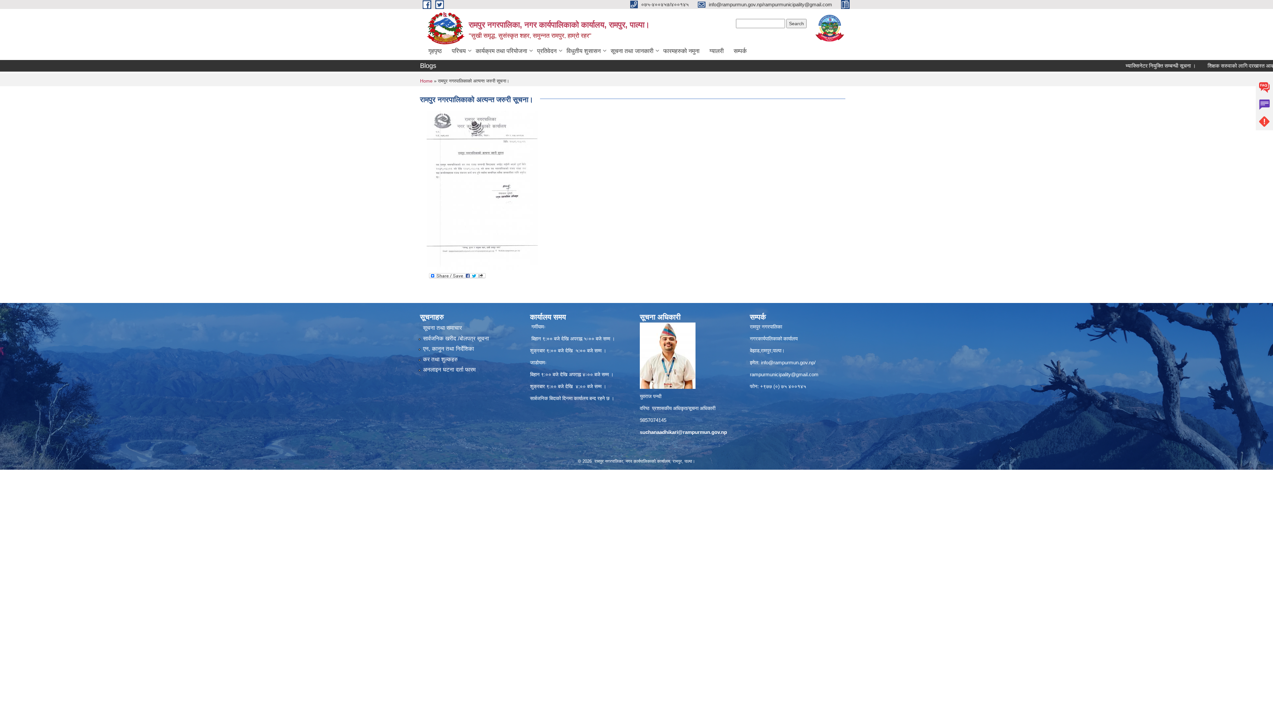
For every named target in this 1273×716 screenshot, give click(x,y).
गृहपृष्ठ (435, 51)
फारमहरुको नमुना (681, 51)
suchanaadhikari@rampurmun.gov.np (683, 432)
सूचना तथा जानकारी (632, 51)
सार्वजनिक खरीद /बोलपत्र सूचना (456, 338)
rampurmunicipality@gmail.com (784, 374)
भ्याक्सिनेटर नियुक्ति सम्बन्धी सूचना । (1127, 66)
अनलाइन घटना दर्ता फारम (449, 370)
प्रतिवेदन (547, 51)
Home (426, 81)
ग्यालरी (716, 51)
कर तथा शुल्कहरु (440, 359)
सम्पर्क (740, 51)
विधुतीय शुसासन (584, 51)
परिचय (459, 51)
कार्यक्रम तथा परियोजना (501, 51)
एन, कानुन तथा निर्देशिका (448, 349)
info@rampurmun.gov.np (787, 362)
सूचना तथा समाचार (442, 328)
